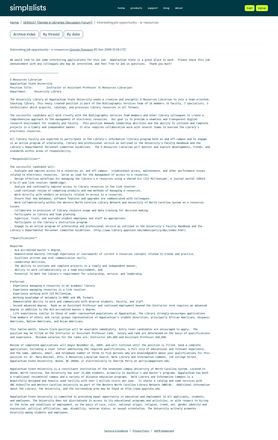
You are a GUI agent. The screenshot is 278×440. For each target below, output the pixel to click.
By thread (51, 34)
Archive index (24, 34)
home (121, 8)
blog (166, 8)
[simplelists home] (28, 8)
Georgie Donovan (81, 49)
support (153, 8)
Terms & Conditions (116, 431)
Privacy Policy (141, 431)
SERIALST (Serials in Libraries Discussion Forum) (57, 22)
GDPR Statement (164, 431)
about (179, 8)
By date (73, 34)
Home (14, 22)
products (136, 8)
